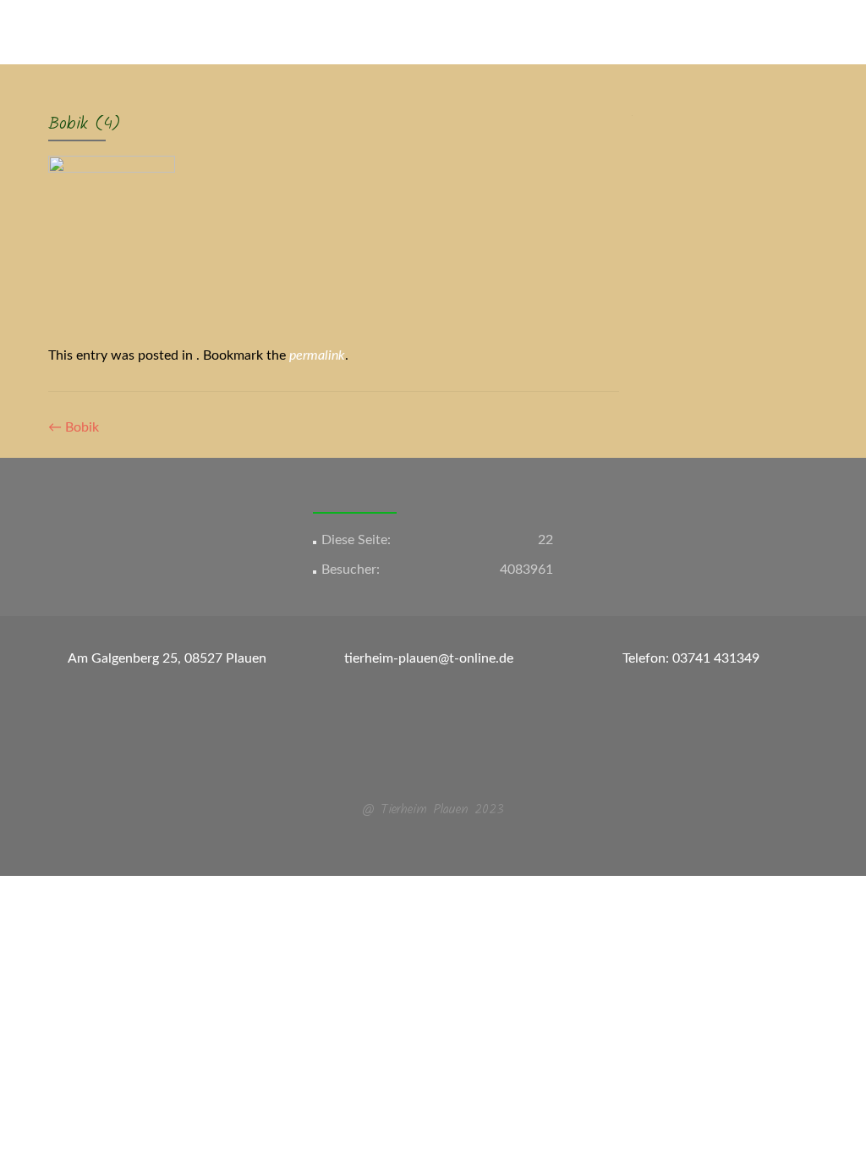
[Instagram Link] (443, 768)
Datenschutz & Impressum (752, 95)
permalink (317, 355)
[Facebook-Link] (423, 768)
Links (643, 95)
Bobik (73, 427)
